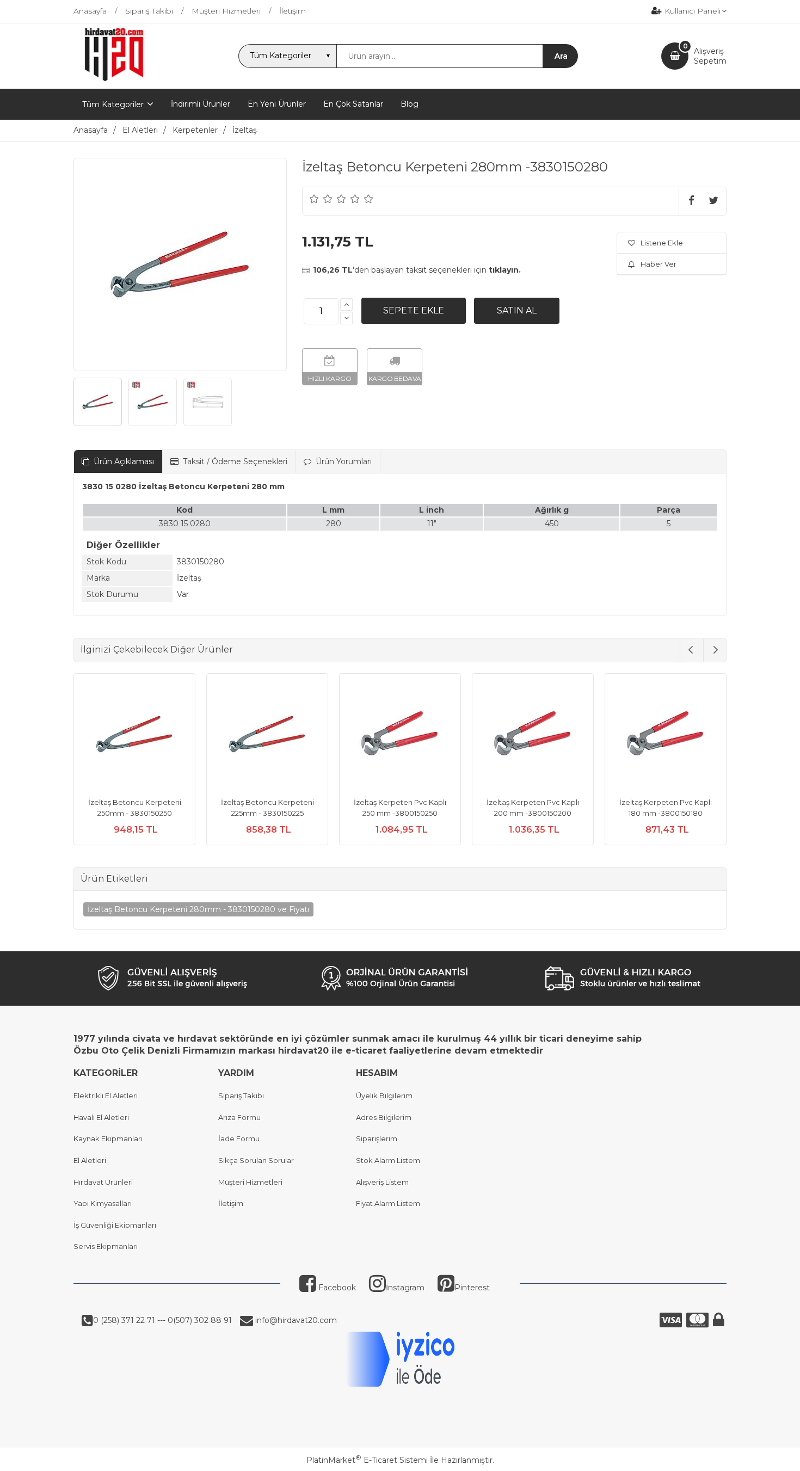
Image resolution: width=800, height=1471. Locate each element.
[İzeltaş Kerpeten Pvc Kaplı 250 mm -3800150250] (400, 736)
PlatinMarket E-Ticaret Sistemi (367, 1460)
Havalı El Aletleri (101, 1117)
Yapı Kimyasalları (102, 1203)
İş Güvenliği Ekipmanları (114, 1225)
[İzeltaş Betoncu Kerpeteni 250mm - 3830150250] (134, 736)
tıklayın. (505, 270)
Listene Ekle (662, 242)
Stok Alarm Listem (388, 1160)
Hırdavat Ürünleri (103, 1182)
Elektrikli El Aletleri (105, 1095)
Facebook (336, 1287)
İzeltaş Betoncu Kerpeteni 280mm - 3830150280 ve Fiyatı (198, 909)
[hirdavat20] (114, 79)
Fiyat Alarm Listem (388, 1203)
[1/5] (314, 198)
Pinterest (472, 1287)
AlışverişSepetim (710, 56)
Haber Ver (658, 264)
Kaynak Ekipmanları (108, 1138)
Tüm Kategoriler (113, 104)
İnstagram (405, 1287)
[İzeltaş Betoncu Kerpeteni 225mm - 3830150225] (267, 736)
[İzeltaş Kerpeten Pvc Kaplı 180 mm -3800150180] (665, 736)
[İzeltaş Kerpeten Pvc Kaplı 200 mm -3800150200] (533, 736)
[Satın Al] (516, 311)
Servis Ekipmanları (105, 1246)
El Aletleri (89, 1160)
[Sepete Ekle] (413, 311)
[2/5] (321, 198)
